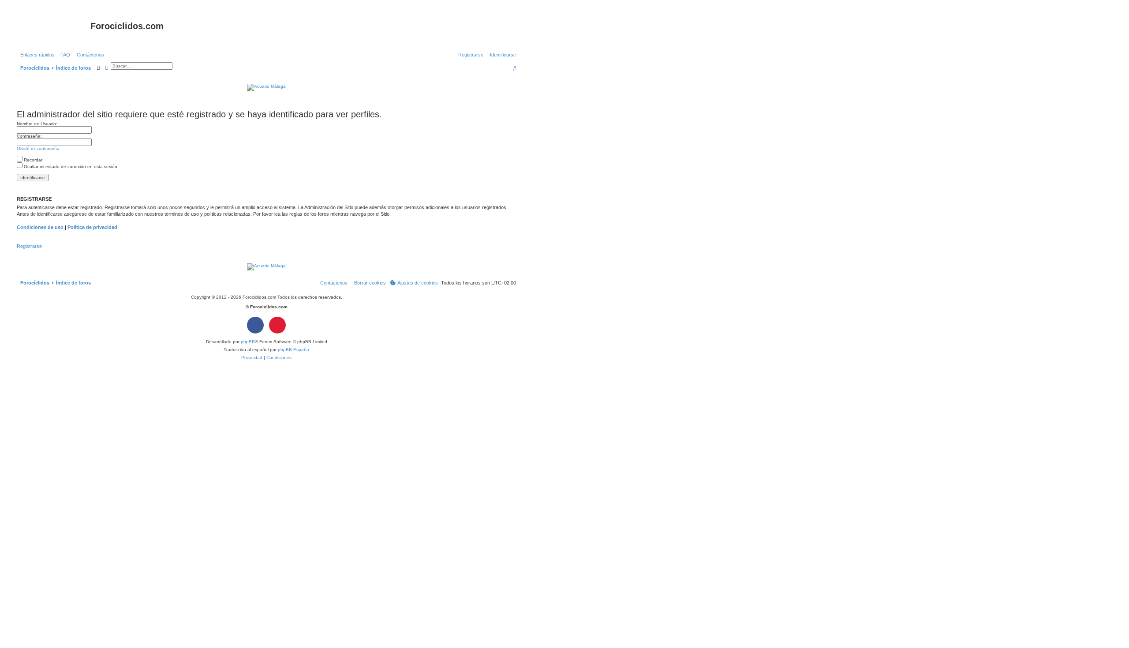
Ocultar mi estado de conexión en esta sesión (69, 166)
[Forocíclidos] (52, 29)
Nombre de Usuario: (37, 123)
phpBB (248, 341)
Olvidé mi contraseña (38, 148)
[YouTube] (277, 325)
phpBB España (293, 349)
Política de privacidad (92, 227)
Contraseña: (29, 136)
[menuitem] (63, 54)
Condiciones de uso (40, 227)
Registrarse (29, 246)
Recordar (32, 159)
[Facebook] (255, 325)
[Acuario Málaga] (266, 87)
